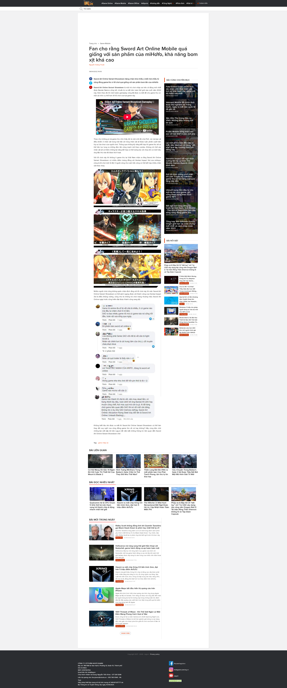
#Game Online (107, 3)
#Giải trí (189, 3)
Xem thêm (126, 633)
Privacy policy (155, 654)
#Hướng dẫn (155, 3)
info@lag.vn (92, 672)
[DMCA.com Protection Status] (176, 680)
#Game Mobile (120, 3)
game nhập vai (103, 443)
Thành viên (203, 3)
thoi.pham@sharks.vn (99, 677)
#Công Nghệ (167, 3)
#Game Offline (133, 3)
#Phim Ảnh (180, 3)
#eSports (144, 3)
